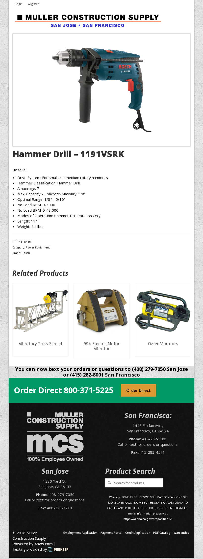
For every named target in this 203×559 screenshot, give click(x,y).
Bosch (26, 253)
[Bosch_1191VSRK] (101, 89)
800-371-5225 (88, 390)
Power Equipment (38, 247)
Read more (40, 352)
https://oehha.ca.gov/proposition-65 (148, 519)
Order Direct (138, 390)
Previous (16, 321)
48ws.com (43, 543)
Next (186, 321)
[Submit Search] (109, 482)
